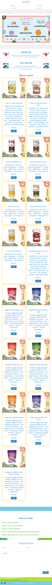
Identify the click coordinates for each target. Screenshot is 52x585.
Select (13, 131)
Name (4, 547)
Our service (39, 5)
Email (28, 547)
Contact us (39, 8)
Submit (45, 572)
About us (13, 5)
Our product (13, 8)
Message (5, 553)
